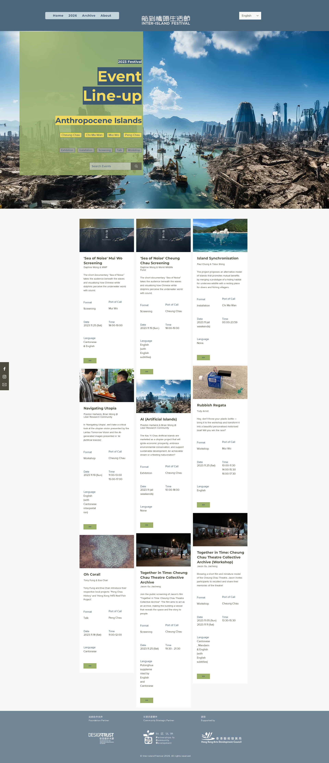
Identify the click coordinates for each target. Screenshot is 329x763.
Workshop (134, 150)
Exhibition (67, 150)
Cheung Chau (71, 135)
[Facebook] (4, 368)
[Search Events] (136, 166)
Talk (119, 150)
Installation (85, 150)
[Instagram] (4, 376)
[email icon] (4, 384)
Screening (105, 150)
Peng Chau (132, 135)
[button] (73, 15)
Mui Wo (114, 135)
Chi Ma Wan (94, 135)
